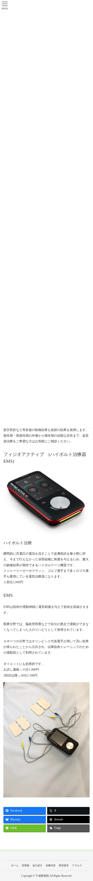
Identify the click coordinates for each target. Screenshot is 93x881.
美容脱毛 (64, 865)
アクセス (77, 865)
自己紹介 (37, 865)
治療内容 (51, 865)
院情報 (25, 865)
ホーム (15, 865)
